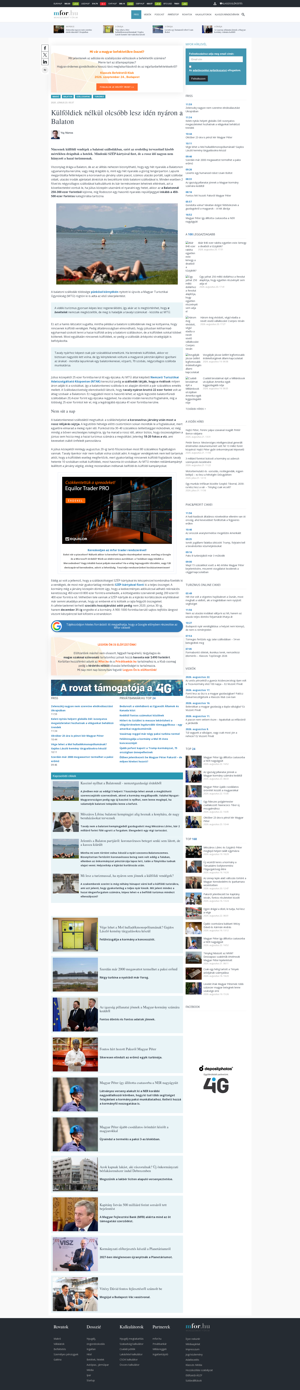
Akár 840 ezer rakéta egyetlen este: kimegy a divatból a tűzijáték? (222, 244)
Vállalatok (59, 1344)
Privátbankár (160, 1344)
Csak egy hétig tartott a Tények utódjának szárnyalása (221, 971)
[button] (215, 4)
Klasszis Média (194, 1365)
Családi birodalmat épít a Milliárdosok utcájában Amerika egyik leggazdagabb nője (224, 382)
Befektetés (60, 1349)
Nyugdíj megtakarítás (132, 1338)
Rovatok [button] (187, 14)
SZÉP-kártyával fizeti (129, 585)
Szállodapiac (83, 96)
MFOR (65, 14)
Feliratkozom (198, 78)
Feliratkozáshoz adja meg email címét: (211, 53)
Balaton (67, 96)
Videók (147, 14)
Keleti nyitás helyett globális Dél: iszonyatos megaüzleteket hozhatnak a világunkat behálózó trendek (82, 723)
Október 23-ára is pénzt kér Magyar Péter (77, 735)
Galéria (57, 1359)
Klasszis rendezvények (227, 14)
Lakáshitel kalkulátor (131, 1354)
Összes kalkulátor (129, 1364)
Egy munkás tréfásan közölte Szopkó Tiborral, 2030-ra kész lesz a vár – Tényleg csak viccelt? (215, 485)
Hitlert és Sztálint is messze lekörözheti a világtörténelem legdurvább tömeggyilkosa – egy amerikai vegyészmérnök (151, 724)
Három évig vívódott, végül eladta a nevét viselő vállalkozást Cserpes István (222, 319)
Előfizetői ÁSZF (194, 1375)
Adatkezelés (192, 1359)
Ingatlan (91, 1349)
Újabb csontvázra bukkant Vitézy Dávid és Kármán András (221, 925)
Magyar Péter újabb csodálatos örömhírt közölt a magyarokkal (221, 788)
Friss (136, 14)
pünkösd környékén (104, 292)
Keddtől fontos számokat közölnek (142, 715)
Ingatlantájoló (160, 1354)
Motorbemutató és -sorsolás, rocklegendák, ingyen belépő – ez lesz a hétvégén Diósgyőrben (214, 473)
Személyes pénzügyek (66, 1354)
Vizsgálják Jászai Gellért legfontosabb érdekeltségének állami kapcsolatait (224, 356)
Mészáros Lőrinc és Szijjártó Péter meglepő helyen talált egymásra (222, 849)
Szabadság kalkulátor (131, 1344)
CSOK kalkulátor (129, 1359)
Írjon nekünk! (193, 1338)
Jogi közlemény (194, 1354)
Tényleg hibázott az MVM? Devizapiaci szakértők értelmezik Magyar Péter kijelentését (221, 957)
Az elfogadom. (215, 70)
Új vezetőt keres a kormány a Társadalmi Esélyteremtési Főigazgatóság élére (219, 866)
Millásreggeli (159, 1349)
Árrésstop (173, 14)
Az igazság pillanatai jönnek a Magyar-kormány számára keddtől (222, 773)
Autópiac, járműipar (98, 1364)
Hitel (89, 1354)
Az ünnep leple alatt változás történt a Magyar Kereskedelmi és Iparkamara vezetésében (224, 882)
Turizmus (99, 96)
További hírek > (196, 408)
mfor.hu (157, 1338)
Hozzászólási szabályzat (199, 1370)
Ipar (89, 1375)
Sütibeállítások (194, 1380)
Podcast (159, 14)
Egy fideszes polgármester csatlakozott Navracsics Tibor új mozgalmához (221, 805)
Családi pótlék (127, 1349)
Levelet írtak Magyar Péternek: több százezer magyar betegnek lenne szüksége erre (223, 987)
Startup (91, 1380)
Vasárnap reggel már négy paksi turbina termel (150, 733)
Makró (55, 96)
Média (90, 1370)
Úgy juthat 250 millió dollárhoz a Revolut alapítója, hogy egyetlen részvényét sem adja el (222, 280)
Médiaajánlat (193, 1344)
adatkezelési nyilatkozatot (210, 70)
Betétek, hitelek (95, 1359)
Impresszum (192, 1349)
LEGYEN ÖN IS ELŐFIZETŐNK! (117, 644)
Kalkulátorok (203, 14)
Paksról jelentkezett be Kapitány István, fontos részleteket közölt (221, 896)
